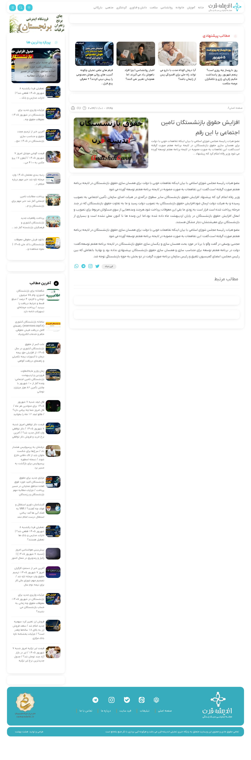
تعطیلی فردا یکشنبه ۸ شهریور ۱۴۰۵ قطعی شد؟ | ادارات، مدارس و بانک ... (29, 93)
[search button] (20, 7)
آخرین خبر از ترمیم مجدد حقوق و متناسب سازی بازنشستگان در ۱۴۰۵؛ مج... (29, 136)
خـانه (201, 7)
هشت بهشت (21, 731)
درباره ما (106, 711)
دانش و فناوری (138, 7)
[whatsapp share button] (76, 266)
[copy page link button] (79, 108)
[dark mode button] (29, 7)
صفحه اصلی (236, 108)
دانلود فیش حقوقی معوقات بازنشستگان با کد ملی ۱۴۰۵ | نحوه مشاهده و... (28, 244)
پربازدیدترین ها (38, 42)
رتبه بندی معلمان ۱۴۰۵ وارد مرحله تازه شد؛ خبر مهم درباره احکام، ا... (28, 179)
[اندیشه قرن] (225, 7)
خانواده (180, 7)
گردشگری (121, 7)
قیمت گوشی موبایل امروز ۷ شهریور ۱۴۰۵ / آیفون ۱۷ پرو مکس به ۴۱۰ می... (28, 158)
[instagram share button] (90, 266)
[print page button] (73, 108)
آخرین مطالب (41, 283)
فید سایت (125, 711)
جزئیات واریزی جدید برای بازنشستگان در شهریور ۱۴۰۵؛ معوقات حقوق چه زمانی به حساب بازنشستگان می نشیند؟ (28, 603)
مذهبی (109, 7)
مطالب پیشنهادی (217, 36)
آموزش (191, 7)
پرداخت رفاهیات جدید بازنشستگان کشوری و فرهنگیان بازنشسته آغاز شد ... (28, 222)
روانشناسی (167, 7)
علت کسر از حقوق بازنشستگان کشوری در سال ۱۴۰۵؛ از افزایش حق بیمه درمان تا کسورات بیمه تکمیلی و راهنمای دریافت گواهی (28, 353)
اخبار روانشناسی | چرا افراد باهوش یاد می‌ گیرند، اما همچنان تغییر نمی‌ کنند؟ (139, 74)
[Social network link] (156, 700)
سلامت (154, 7)
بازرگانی (98, 7)
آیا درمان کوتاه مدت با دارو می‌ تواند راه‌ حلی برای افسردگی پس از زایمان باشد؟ (178, 74)
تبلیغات (144, 711)
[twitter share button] (97, 266)
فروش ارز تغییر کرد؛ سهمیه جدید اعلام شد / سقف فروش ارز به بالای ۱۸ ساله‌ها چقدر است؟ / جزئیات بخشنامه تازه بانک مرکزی (28, 630)
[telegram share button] (83, 266)
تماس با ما (85, 711)
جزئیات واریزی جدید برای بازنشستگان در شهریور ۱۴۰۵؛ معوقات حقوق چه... (28, 114)
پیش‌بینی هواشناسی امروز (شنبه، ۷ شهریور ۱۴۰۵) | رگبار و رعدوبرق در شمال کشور (28, 554)
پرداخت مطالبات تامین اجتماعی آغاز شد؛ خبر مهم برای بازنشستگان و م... (28, 201)
